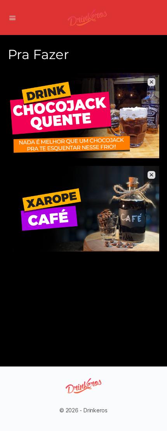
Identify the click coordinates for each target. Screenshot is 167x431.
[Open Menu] (12, 17)
